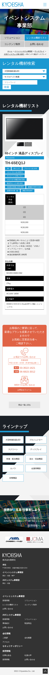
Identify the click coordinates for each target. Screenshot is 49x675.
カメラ (13, 468)
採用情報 (7, 651)
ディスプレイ (39, 51)
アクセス (6, 642)
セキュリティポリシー (13, 646)
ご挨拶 (5, 638)
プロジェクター (36, 440)
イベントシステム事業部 (23, 51)
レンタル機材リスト (37, 38)
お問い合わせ (36, 44)
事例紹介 (6, 623)
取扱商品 (28, 623)
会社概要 (28, 638)
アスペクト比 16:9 (30, 168)
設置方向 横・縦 (12, 191)
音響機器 (13, 478)
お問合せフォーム (24, 390)
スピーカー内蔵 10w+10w (16, 179)
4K (8, 168)
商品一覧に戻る (24, 405)
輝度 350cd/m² (27, 191)
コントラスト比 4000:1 (15, 172)
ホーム (9, 51)
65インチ (17, 168)
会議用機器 (36, 468)
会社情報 (7, 633)
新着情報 (6, 600)
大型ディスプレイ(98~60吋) (14, 54)
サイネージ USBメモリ (15, 176)
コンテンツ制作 (12, 44)
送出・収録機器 (36, 459)
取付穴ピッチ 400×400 (15, 183)
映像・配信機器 (13, 459)
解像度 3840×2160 (34, 187)
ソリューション (12, 38)
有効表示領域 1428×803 (15, 187)
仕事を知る (7, 655)
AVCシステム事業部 (12, 615)
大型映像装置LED (13, 440)
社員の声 (28, 655)
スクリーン (13, 449)
